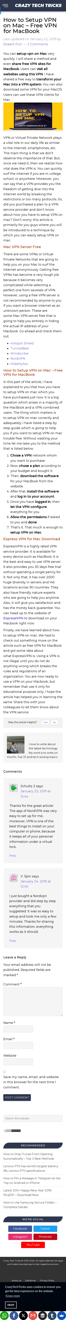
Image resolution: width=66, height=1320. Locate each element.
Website (9, 1056)
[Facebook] (14, 1315)
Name (9, 1023)
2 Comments (37, 44)
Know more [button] (13, 1295)
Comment (12, 984)
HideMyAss (19, 364)
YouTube (33, 1244)
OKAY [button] (10, 1305)
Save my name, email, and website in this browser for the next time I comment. (31, 1082)
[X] (23, 1315)
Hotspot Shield (22, 343)
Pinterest (45, 1236)
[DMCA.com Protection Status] (12, 1133)
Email (9, 1039)
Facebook (20, 1228)
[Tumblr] (52, 1315)
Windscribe (19, 353)
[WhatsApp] (4, 1315)
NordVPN (17, 359)
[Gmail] (33, 1315)
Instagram (20, 1236)
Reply (12, 855)
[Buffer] (42, 1315)
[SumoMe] (61, 1315)
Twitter (45, 1228)
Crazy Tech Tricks (38, 5)
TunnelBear (19, 348)
